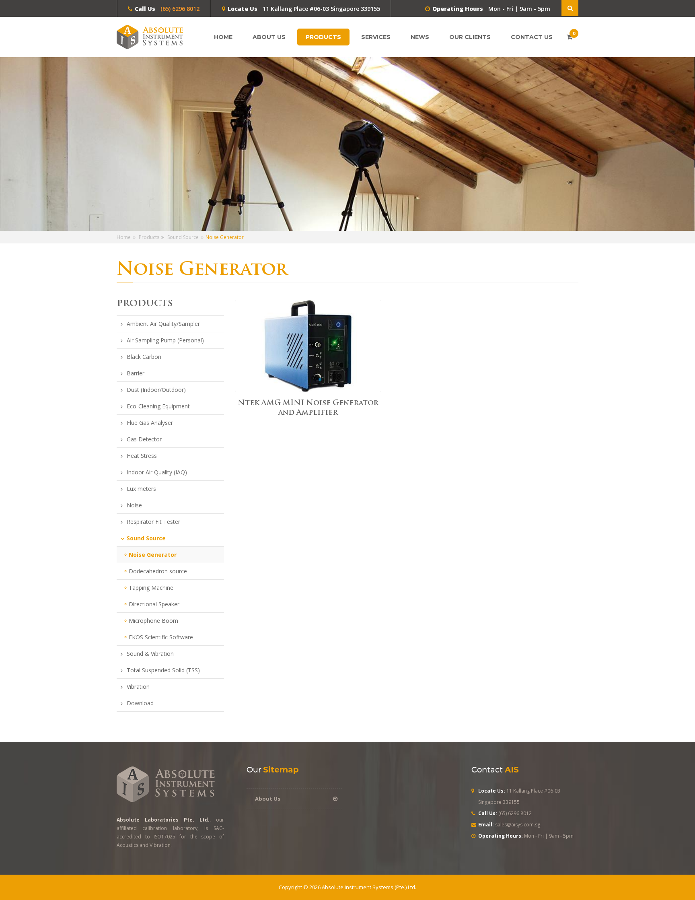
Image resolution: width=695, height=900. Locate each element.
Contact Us (532, 37)
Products (323, 37)
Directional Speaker (154, 604)
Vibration (138, 687)
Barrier (135, 373)
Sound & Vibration (150, 654)
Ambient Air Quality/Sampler (163, 324)
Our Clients (470, 37)
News (420, 37)
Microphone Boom (153, 620)
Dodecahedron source (158, 571)
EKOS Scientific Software (161, 637)
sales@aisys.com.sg (517, 824)
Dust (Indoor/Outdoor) (156, 390)
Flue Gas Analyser (150, 423)
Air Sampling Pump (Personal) (165, 340)
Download (140, 703)
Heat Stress (142, 456)
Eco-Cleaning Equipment (158, 406)
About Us (269, 37)
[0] (569, 37)
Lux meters (141, 489)
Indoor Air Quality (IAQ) (157, 472)
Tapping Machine (151, 587)
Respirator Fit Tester (153, 522)
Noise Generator (153, 554)
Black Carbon (144, 357)
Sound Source (183, 237)
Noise (134, 505)
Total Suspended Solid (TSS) (163, 670)
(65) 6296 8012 (179, 8)
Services (376, 37)
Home (223, 37)
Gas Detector (144, 439)
